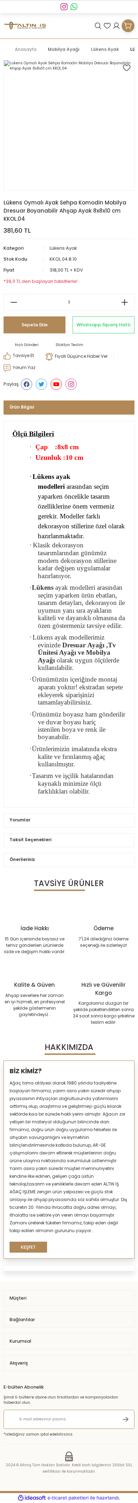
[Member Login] (116, 26)
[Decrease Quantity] (13, 302)
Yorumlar (20, 820)
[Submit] (125, 1419)
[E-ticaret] (68, 1498)
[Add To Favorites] (126, 68)
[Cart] (128, 25)
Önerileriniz (22, 859)
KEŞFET (28, 1247)
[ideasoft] (32, 1498)
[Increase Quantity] (124, 302)
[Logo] (25, 26)
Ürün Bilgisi (22, 407)
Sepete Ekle (35, 325)
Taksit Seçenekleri (30, 840)
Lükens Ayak (63, 248)
